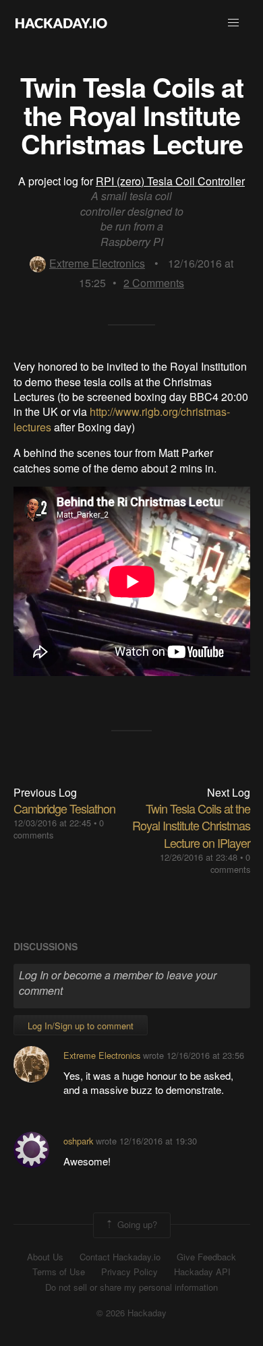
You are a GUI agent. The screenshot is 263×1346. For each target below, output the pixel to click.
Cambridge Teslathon (64, 808)
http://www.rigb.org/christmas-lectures (121, 419)
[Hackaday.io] (61, 23)
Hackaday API (202, 1272)
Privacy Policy (129, 1272)
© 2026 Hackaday (131, 1313)
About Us (45, 1257)
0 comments (230, 863)
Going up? (136, 1223)
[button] (233, 23)
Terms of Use (58, 1272)
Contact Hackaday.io (120, 1257)
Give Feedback (206, 1257)
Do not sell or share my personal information (131, 1287)
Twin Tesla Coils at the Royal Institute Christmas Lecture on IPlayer (191, 825)
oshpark (78, 1140)
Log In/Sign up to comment (81, 1025)
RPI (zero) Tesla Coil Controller (170, 181)
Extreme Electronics (97, 263)
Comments (153, 282)
